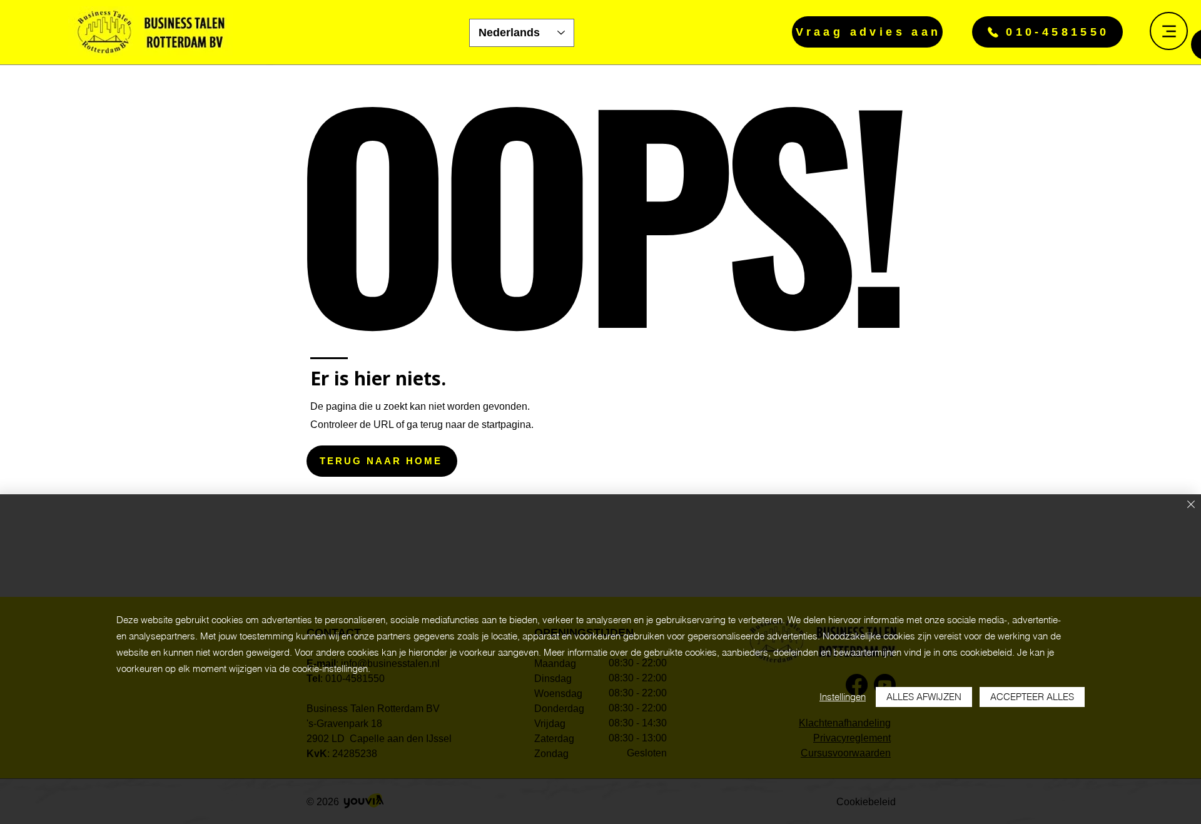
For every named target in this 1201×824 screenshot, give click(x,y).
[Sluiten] (1190, 505)
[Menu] (1169, 31)
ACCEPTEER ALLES (1032, 697)
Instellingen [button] (842, 697)
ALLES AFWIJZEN (923, 697)
